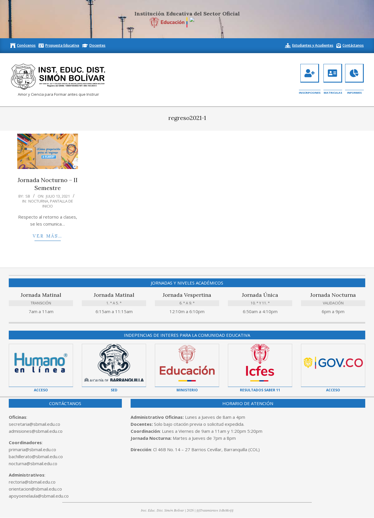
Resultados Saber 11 (260, 390)
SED (114, 390)
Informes (354, 93)
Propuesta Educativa (62, 45)
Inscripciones (310, 93)
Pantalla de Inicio (57, 203)
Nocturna (38, 201)
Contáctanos (353, 45)
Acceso (41, 390)
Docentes (97, 45)
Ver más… (48, 236)
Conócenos (26, 45)
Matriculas (333, 93)
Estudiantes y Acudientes (312, 45)
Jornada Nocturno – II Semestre (48, 183)
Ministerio (187, 390)
